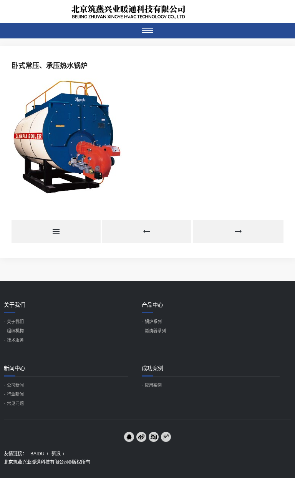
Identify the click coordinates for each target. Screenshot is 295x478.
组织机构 (15, 331)
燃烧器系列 (155, 331)
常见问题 (15, 403)
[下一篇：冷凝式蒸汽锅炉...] (238, 231)
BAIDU (37, 453)
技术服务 (15, 340)
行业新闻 (15, 394)
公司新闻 (15, 385)
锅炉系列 (153, 321)
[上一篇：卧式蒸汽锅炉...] (147, 231)
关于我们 (15, 321)
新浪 (56, 453)
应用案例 (153, 385)
